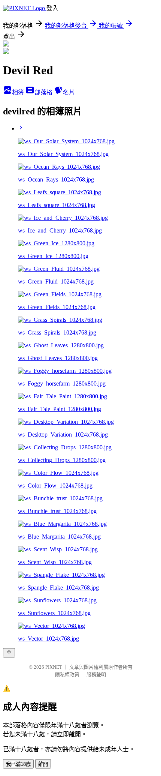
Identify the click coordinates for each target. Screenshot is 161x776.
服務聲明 (96, 674)
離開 (43, 764)
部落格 (44, 92)
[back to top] (9, 652)
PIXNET (53, 667)
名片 (69, 92)
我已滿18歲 (18, 764)
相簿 (18, 92)
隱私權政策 (67, 674)
